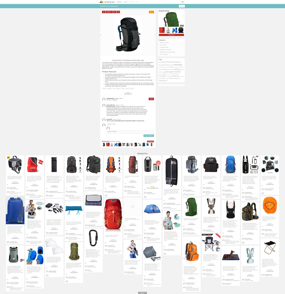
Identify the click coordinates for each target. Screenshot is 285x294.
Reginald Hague (130, 229)
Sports (182, 76)
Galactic (118, 88)
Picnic (174, 74)
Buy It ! (151, 12)
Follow (151, 99)
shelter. (170, 76)
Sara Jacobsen (248, 238)
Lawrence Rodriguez (34, 190)
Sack (167, 76)
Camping (177, 64)
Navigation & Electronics (165, 49)
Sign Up (182, 6)
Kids (160, 72)
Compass (176, 67)
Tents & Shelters (164, 54)
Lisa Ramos (169, 292)
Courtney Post (189, 228)
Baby (160, 62)
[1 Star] (126, 92)
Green (172, 69)
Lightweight (169, 72)
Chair (163, 67)
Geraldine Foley (72, 191)
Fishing (160, 69)
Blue (168, 65)
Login (182, 2)
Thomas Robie (111, 191)
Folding (165, 69)
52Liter (104, 88)
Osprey (127, 88)
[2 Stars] (127, 92)
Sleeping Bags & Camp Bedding (167, 52)
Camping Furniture (164, 47)
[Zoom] (114, 12)
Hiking (176, 69)
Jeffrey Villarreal (91, 187)
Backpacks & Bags (115, 141)
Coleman (166, 67)
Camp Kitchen (163, 45)
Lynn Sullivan (13, 187)
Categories (119, 2)
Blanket (164, 65)
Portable (162, 76)
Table (160, 78)
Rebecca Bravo (130, 186)
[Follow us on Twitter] (132, 2)
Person (170, 74)
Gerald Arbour (209, 187)
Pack (164, 74)
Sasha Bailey (208, 230)
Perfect (167, 74)
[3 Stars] (34, 184)
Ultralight (176, 78)
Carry (160, 67)
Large (123, 88)
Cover (183, 67)
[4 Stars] (128, 92)
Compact (171, 67)
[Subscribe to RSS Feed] (134, 2)
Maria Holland (72, 277)
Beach (179, 62)
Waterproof (163, 80)
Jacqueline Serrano (53, 191)
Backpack (109, 88)
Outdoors (161, 74)
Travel (171, 78)
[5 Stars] (129, 92)
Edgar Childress (268, 229)
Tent (163, 78)
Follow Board (150, 141)
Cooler (179, 67)
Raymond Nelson (151, 233)
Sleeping (175, 76)
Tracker (166, 78)
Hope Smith (149, 192)
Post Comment (149, 135)
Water (179, 78)
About (125, 2)
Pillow (177, 74)
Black (114, 88)
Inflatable (182, 69)
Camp (171, 65)
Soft (180, 76)
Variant (132, 88)
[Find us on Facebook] (130, 2)
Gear (169, 69)
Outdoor (177, 71)
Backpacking (172, 62)
